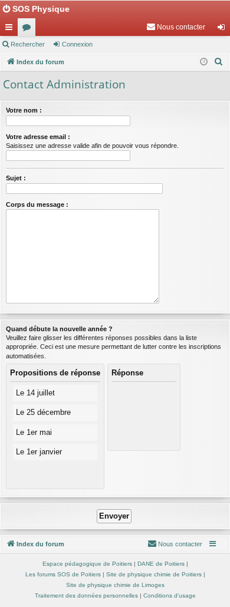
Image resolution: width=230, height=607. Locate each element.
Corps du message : (37, 204)
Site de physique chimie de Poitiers (154, 574)
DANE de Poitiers (161, 563)
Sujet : (16, 178)
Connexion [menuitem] (223, 29)
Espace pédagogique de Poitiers (87, 563)
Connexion (77, 44)
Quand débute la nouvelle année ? (59, 328)
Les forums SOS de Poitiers (63, 574)
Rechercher (28, 44)
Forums (28, 29)
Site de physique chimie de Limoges (115, 585)
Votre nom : (24, 110)
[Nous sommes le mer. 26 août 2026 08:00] (204, 62)
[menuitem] (175, 27)
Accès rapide (11, 29)
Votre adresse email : (38, 136)
